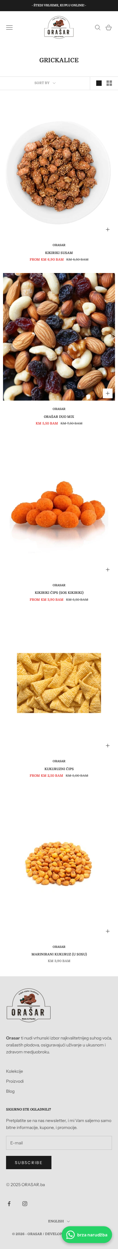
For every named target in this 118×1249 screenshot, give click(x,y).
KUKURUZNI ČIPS (59, 769)
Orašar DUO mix (59, 417)
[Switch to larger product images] (99, 83)
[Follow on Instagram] (25, 1204)
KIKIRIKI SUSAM (59, 253)
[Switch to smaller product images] (109, 83)
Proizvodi (15, 1081)
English (56, 1221)
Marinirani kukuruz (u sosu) (59, 954)
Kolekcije (14, 1071)
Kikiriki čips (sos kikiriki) (59, 593)
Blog (10, 1091)
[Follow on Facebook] (9, 1204)
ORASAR (59, 245)
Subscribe (29, 1162)
